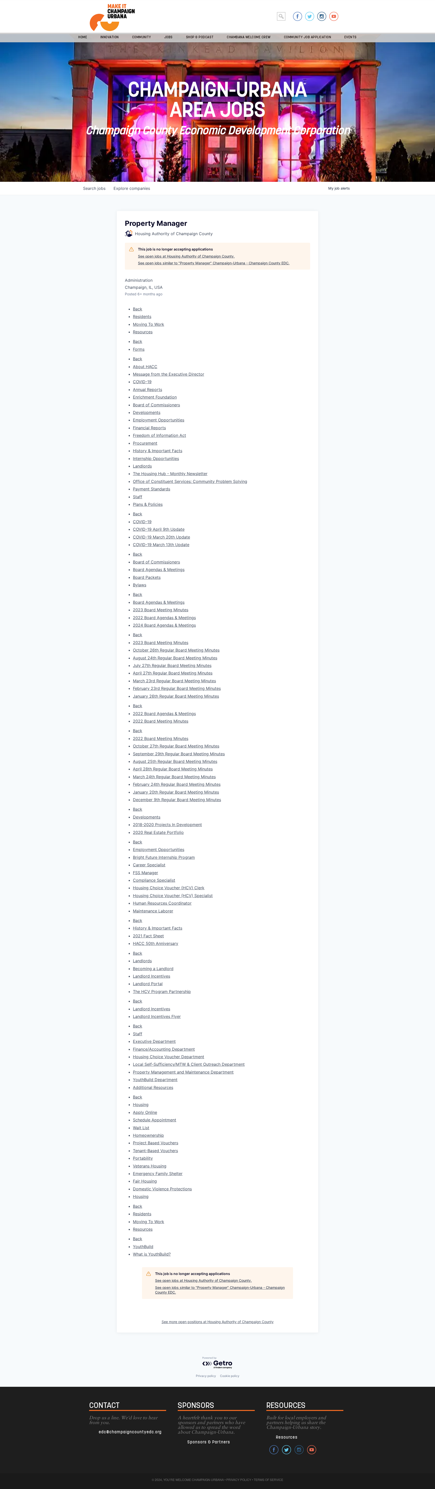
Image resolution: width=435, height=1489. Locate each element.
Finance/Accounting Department (164, 1049)
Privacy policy (206, 1376)
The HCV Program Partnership (162, 991)
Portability (143, 1158)
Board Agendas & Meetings (159, 602)
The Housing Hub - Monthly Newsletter (170, 473)
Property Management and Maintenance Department (183, 1072)
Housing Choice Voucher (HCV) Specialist (173, 895)
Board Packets (147, 577)
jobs (94, 188)
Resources (143, 331)
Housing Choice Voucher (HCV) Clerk (168, 887)
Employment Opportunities (158, 849)
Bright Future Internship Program (164, 857)
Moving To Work (148, 324)
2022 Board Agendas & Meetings (164, 713)
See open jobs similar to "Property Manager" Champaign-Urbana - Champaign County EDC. (213, 263)
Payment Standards (151, 488)
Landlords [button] (142, 466)
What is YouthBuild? (152, 1254)
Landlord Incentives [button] (151, 976)
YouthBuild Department (155, 1079)
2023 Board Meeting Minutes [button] (160, 609)
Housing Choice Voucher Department (168, 1056)
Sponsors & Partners (208, 1442)
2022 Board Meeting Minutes (160, 738)
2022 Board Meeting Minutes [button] (160, 721)
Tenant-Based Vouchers (155, 1150)
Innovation (109, 37)
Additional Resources (153, 1087)
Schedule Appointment (154, 1119)
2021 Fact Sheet (148, 935)
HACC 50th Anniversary (155, 943)
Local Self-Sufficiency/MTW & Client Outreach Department (189, 1064)
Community (141, 37)
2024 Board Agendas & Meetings (164, 625)
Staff (137, 1033)
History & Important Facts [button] (157, 450)
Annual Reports (147, 389)
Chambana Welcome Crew (249, 37)
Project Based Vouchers (155, 1142)
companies (132, 188)
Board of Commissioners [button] (156, 404)
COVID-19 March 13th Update (161, 544)
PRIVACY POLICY (238, 1479)
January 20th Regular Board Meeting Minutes (176, 792)
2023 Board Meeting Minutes (160, 642)
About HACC (145, 366)
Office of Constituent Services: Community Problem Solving (190, 481)
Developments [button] (146, 412)
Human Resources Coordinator (162, 903)
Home (82, 37)
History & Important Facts (157, 928)
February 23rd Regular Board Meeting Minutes (177, 688)
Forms (138, 349)
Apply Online (145, 1112)
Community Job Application (307, 37)
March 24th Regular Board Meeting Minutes (174, 776)
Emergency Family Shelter (158, 1173)
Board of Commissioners (156, 561)
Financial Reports (149, 427)
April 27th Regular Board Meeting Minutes (172, 673)
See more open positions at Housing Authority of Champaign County (218, 1322)
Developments (146, 817)
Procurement (145, 443)
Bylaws (139, 584)
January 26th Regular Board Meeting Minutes (176, 696)
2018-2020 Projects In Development (167, 824)
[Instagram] (321, 16)
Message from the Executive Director (168, 374)
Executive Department (154, 1041)
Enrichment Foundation (155, 397)
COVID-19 (142, 521)
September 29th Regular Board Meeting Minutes (179, 753)
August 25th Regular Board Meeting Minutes (175, 761)
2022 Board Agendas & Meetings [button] (164, 617)
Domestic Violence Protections (162, 1188)
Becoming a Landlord (153, 968)
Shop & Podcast (200, 37)
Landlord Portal (148, 983)
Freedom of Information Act (159, 435)
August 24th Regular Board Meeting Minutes (175, 657)
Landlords (142, 960)
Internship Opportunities (156, 458)
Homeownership (148, 1135)
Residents (142, 316)
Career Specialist (149, 864)
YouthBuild (143, 1246)
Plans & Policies (148, 504)
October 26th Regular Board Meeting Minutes (176, 650)
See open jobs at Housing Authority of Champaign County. (186, 256)
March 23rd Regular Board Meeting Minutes (174, 680)
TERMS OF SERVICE (268, 1479)
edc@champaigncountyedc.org (130, 1432)
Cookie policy (229, 1376)
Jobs (168, 37)
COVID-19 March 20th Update (161, 537)
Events (350, 37)
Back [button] (137, 308)
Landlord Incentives (151, 1008)
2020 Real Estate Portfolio (158, 832)
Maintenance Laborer (153, 910)
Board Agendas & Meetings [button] (159, 569)
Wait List (141, 1127)
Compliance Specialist (154, 880)
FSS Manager (145, 872)
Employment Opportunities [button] (158, 419)
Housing (141, 1104)
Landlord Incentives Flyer (157, 1016)
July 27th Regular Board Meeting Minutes (172, 665)
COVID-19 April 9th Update (159, 529)
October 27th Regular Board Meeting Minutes (176, 746)
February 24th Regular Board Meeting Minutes (177, 784)
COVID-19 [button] (142, 381)
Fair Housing (145, 1181)
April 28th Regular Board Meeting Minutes (173, 768)
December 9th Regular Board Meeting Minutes (177, 799)
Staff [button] (137, 496)
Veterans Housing (149, 1165)
